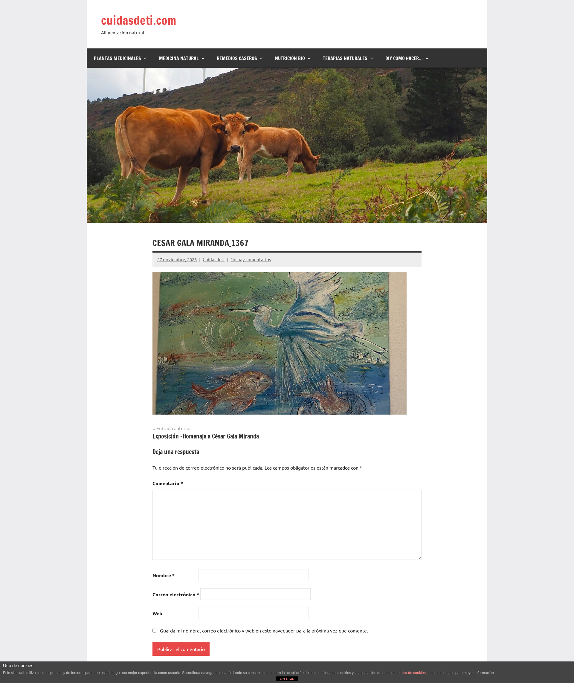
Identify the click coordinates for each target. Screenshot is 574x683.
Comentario (167, 483)
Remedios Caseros (237, 58)
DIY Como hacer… (404, 58)
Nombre (163, 575)
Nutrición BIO (290, 58)
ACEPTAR (287, 679)
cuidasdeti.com (138, 20)
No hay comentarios (250, 259)
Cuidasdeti (214, 259)
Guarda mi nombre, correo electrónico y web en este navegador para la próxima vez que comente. (264, 630)
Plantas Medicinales (117, 58)
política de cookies (411, 673)
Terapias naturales (345, 58)
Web (157, 613)
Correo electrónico (175, 594)
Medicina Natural (179, 58)
